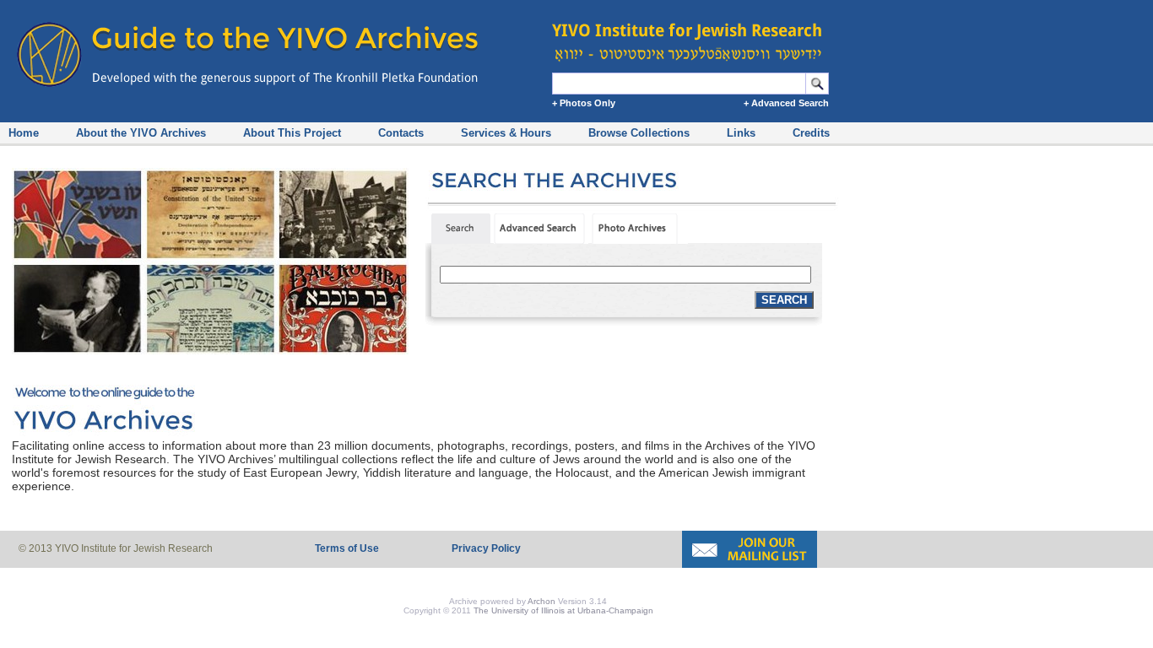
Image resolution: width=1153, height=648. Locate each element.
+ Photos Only (583, 103)
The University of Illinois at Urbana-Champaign (563, 610)
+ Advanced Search (786, 103)
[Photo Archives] (640, 239)
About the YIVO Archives (141, 133)
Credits (811, 133)
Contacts (401, 133)
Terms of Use (347, 548)
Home (23, 133)
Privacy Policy (486, 548)
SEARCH (784, 300)
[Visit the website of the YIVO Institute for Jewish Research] (692, 34)
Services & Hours (506, 133)
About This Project (292, 133)
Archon (541, 601)
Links (741, 133)
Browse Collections (639, 133)
